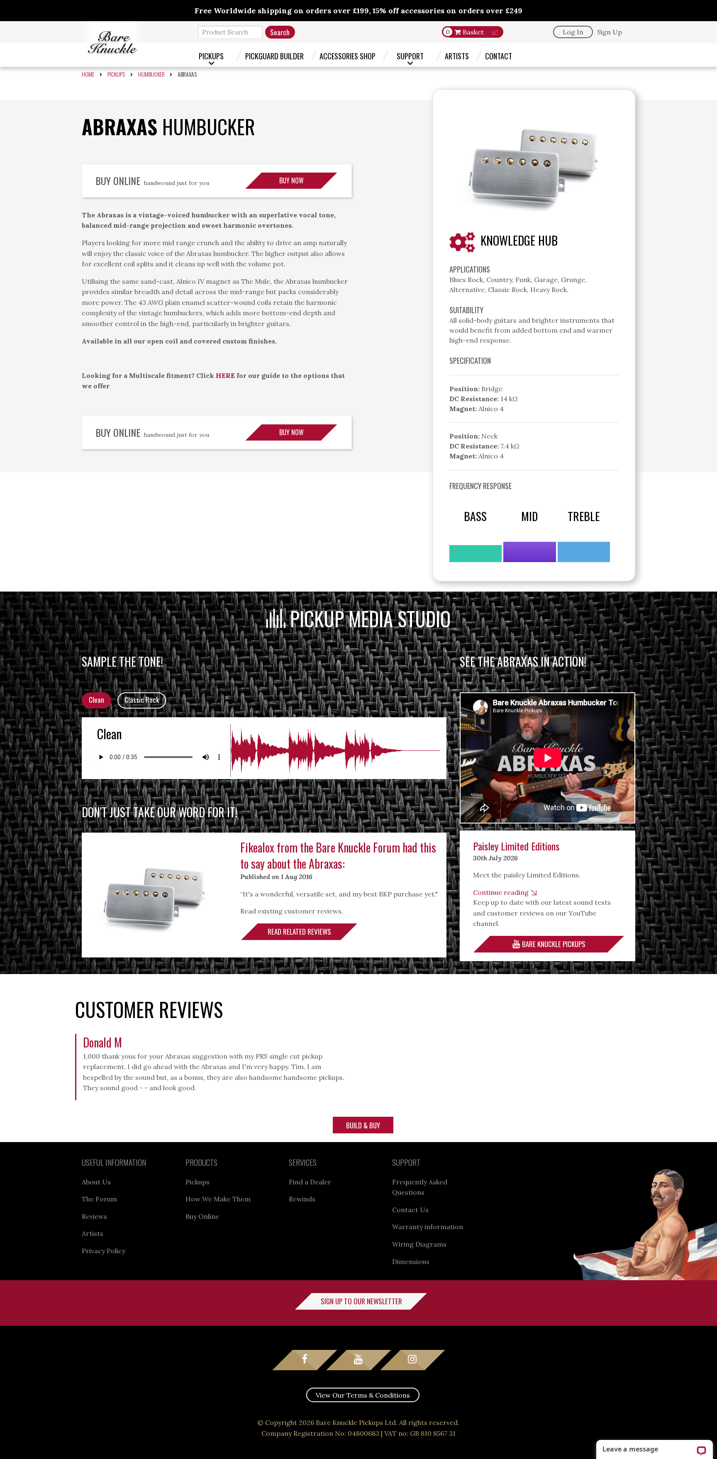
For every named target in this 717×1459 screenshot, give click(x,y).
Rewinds (302, 1199)
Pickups (211, 55)
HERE (225, 375)
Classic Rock (141, 699)
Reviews (94, 1216)
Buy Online (202, 1216)
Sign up (609, 32)
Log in (573, 32)
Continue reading (501, 892)
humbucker (151, 74)
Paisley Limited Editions (516, 845)
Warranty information (427, 1227)
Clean (96, 699)
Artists (457, 55)
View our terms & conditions (363, 1395)
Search (280, 32)
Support (410, 55)
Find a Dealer (310, 1182)
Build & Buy (363, 1125)
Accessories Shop (347, 55)
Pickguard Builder (274, 55)
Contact (498, 55)
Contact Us (410, 1210)
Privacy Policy (103, 1251)
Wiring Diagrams (419, 1244)
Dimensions (410, 1261)
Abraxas (187, 74)
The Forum (99, 1199)
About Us (96, 1182)
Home (88, 74)
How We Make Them (218, 1199)
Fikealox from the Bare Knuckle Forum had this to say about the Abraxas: (338, 855)
